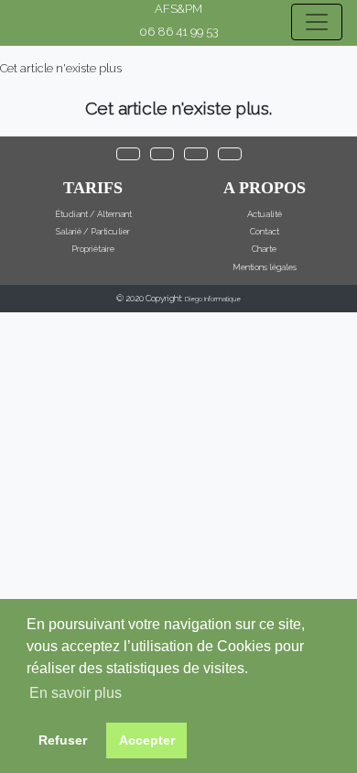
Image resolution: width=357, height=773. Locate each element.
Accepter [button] (147, 740)
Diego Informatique (213, 299)
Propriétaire (92, 249)
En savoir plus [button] (75, 693)
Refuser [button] (62, 740)
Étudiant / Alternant (93, 214)
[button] (128, 153)
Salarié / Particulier (93, 231)
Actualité (264, 214)
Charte (264, 249)
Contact (264, 231)
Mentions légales (265, 267)
